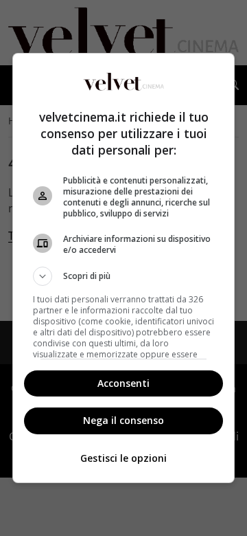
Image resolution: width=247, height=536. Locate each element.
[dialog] (123, 268)
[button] (123, 276)
